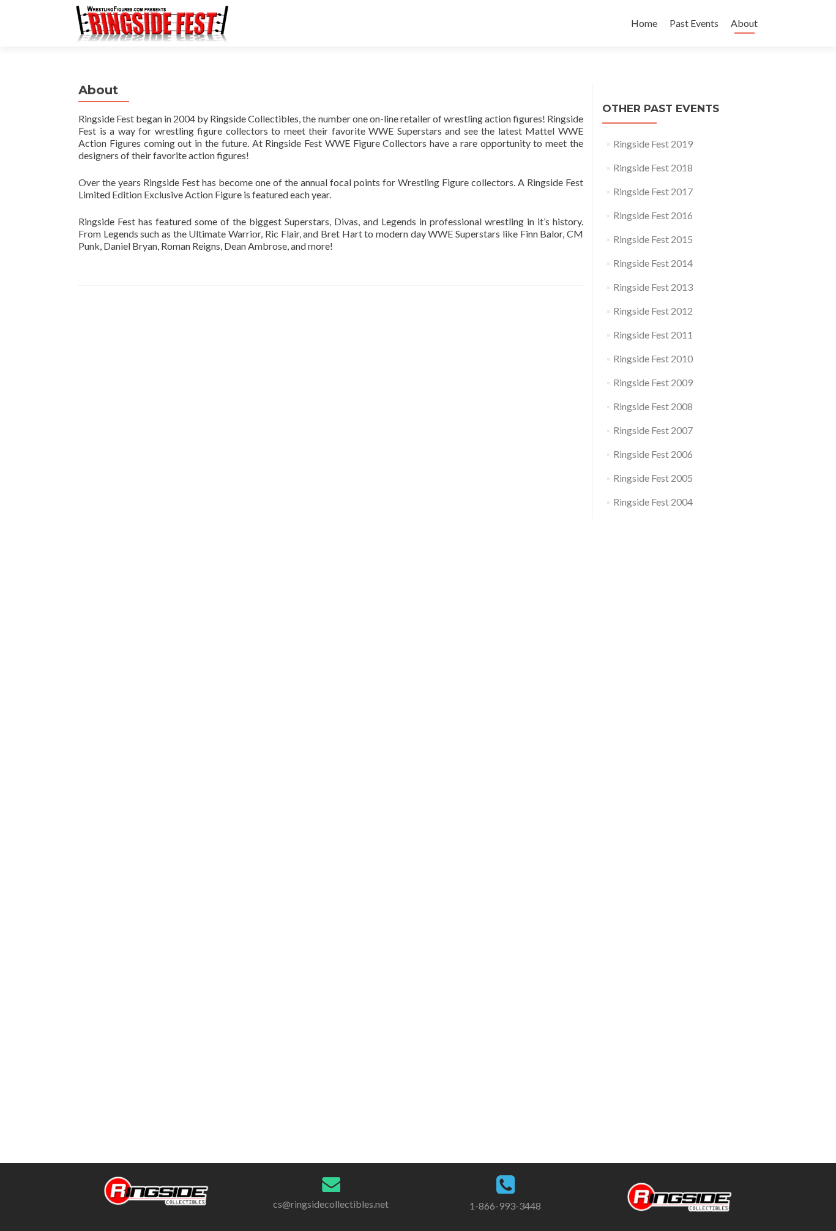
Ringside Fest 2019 (653, 143)
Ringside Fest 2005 (653, 478)
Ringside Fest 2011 (653, 334)
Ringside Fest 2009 (653, 382)
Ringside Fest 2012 (653, 310)
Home (644, 23)
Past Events (694, 23)
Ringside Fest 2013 (653, 287)
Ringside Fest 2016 (653, 215)
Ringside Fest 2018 (653, 167)
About (744, 23)
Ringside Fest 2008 (653, 406)
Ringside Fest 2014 (653, 263)
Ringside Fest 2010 (653, 358)
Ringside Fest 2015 (653, 239)
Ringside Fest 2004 (653, 501)
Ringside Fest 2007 (653, 430)
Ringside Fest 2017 (653, 191)
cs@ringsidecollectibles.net (331, 1204)
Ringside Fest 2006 (653, 454)
